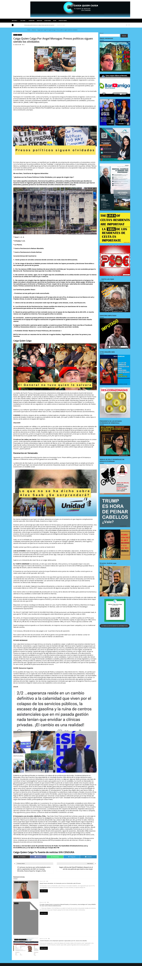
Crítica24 (39, 20)
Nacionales (21, 882)
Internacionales (22, 939)
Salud (26, 882)
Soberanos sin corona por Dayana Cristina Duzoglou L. (38, 25)
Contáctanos (63, 20)
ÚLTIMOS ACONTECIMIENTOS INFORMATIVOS (114, 626)
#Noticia (15, 34)
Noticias (14, 20)
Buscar (102, 33)
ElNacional (47, 20)
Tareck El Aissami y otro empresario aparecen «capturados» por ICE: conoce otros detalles (63, 940)
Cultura (22, 20)
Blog (54, 20)
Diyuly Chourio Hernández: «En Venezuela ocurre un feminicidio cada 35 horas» (60, 883)
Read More (44, 891)
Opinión (20, 34)
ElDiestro (31, 20)
